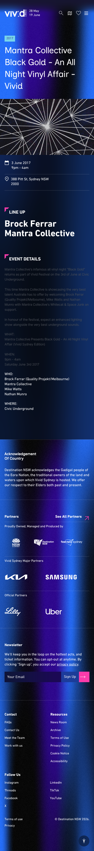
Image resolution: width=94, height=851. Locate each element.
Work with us (14, 746)
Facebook (11, 798)
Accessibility (59, 761)
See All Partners (68, 517)
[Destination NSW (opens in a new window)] (44, 542)
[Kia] (23, 577)
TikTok (54, 790)
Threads (10, 790)
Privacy (10, 825)
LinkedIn (56, 783)
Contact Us (12, 730)
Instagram (12, 783)
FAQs (8, 722)
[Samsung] (64, 577)
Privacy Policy (60, 746)
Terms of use (14, 819)
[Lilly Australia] (23, 611)
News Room (58, 722)
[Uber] (64, 611)
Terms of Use (59, 738)
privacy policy (67, 664)
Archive (55, 730)
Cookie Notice (59, 753)
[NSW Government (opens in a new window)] (16, 542)
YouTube (56, 798)
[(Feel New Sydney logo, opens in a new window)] (71, 542)
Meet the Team (15, 738)
